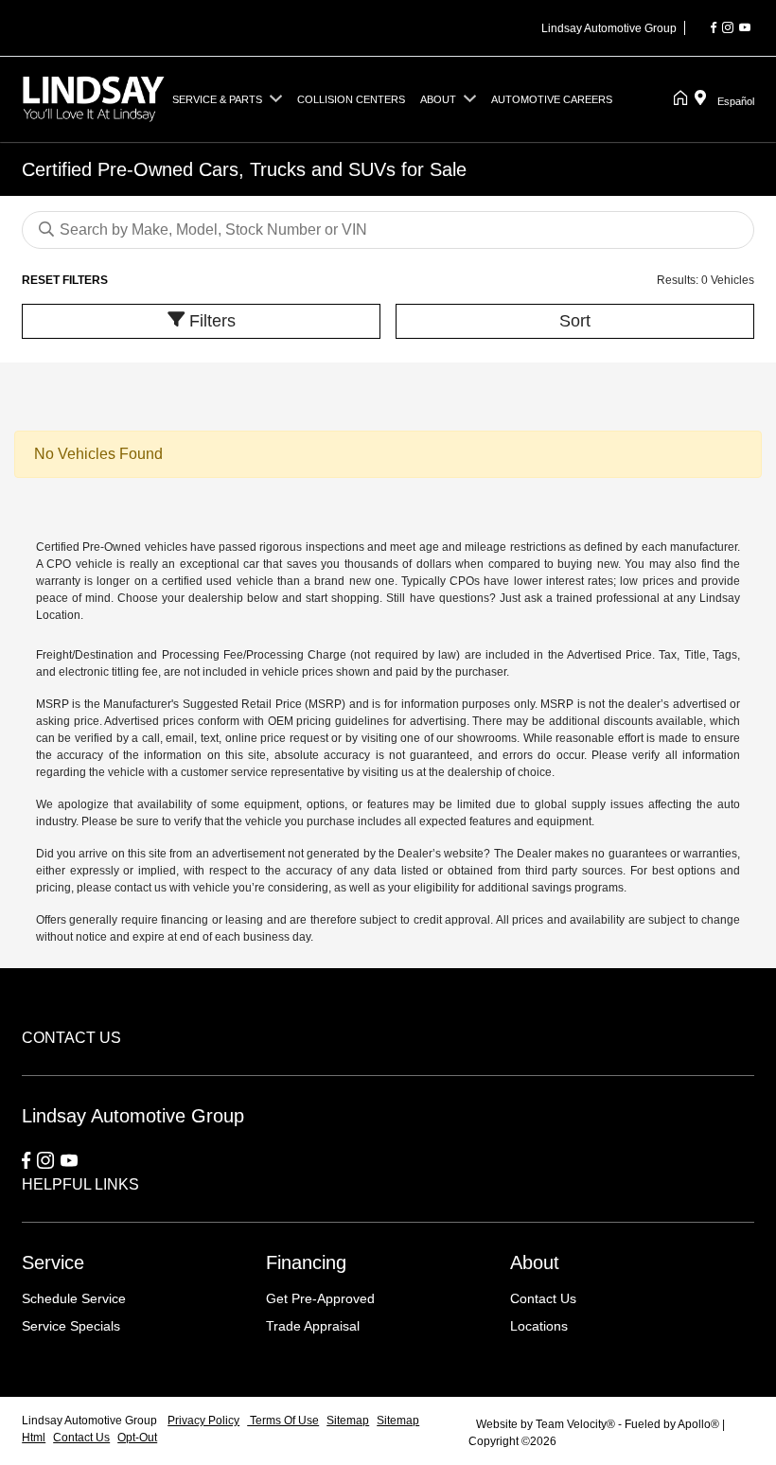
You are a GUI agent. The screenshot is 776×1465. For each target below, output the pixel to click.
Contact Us (543, 1298)
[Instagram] (727, 28)
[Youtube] (744, 28)
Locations (539, 1325)
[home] (684, 99)
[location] (704, 99)
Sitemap (347, 1420)
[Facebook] (713, 28)
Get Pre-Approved (320, 1298)
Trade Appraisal (313, 1325)
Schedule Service (74, 1298)
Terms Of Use (283, 1420)
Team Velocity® (575, 1424)
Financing (306, 1262)
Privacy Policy (203, 1420)
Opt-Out (137, 1437)
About (534, 1262)
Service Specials (71, 1325)
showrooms (487, 738)
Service (53, 1262)
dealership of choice (500, 772)
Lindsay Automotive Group (91, 1420)
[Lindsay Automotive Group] (93, 98)
